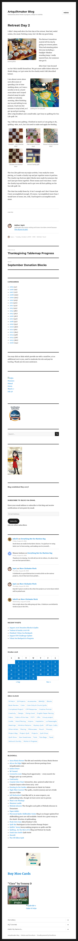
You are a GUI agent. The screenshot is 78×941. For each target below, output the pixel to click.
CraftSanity (14, 779)
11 (40, 666)
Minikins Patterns (24, 725)
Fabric (10, 717)
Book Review (13, 705)
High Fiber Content (17, 790)
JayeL (12, 237)
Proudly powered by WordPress (46, 935)
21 (11, 674)
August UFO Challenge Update (21, 636)
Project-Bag (13, 733)
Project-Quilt (24, 733)
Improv (30, 721)
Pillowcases (32, 729)
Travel (44, 237)
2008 (11, 295)
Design (20, 713)
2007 (11, 292)
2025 (11, 340)
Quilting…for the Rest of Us (20, 830)
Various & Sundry (14, 741)
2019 (11, 324)
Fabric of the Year (21, 717)
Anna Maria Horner (17, 761)
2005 (11, 287)
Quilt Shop (44, 733)
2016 (11, 316)
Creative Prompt (45, 709)
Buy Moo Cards (19, 874)
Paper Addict (14, 811)
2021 (11, 329)
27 (55, 674)
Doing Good (30, 713)
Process (49, 729)
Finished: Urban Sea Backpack (21, 633)
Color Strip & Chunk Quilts (37, 705)
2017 (11, 319)
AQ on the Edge (15, 763)
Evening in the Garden (18, 787)
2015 (11, 313)
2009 (12, 297)
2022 (11, 332)
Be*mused (14, 771)
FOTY (33, 717)
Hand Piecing (20, 721)
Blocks (49, 701)
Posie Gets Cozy (15, 822)
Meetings (12, 725)
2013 (11, 308)
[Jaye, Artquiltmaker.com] (33, 461)
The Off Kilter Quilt (17, 838)
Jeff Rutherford (15, 795)
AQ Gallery (12, 920)
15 (19, 670)
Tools (35, 737)
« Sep (18, 682)
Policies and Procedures (28, 935)
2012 (11, 305)
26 (48, 674)
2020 (11, 327)
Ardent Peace (15, 769)
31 (33, 678)
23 (26, 674)
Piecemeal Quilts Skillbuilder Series (23, 814)
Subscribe (13, 521)
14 (11, 670)
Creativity (12, 713)
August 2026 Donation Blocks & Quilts (24, 628)
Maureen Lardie (15, 803)
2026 (12, 343)
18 (40, 670)
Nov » (48, 682)
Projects (35, 733)
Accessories (32, 701)
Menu (66, 13)
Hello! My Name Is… (15, 929)
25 (41, 674)
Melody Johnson (16, 806)
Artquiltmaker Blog (21, 11)
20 (55, 670)
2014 (11, 311)
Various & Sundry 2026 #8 (19, 630)
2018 (33, 237)
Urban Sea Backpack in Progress (22, 638)
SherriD (12, 835)
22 (19, 674)
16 (26, 670)
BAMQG (39, 237)
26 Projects (21, 701)
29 (19, 678)
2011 (11, 303)
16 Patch (11, 701)
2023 (11, 335)
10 (33, 666)
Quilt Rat (13, 824)
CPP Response (31, 709)
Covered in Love (16, 774)
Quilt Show (12, 737)
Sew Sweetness (25, 737)
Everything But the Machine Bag (33, 539)
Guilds (10, 721)
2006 (12, 289)
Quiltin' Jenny (15, 827)
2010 (11, 300)
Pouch (41, 729)
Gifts (38, 717)
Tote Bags (43, 737)
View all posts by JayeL (21, 229)
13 (55, 666)
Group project (47, 717)
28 (11, 678)
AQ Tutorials (12, 925)
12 (48, 666)
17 (33, 670)
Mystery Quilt (38, 725)
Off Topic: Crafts (51, 725)
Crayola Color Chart (17, 782)
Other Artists (13, 729)
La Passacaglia (51, 721)
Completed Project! (15, 709)
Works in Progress (30, 741)
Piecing (23, 729)
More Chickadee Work (28, 568)
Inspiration (40, 721)
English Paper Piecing (45, 713)
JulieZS (15, 539)
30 (26, 678)
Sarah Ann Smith (16, 832)
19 (48, 670)
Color (23, 705)
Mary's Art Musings (17, 801)
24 (33, 674)
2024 (11, 337)
